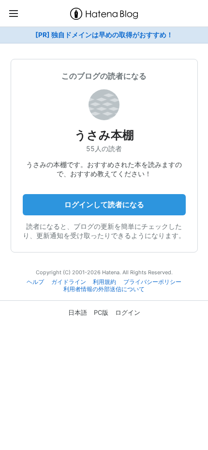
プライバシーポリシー (152, 282)
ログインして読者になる (104, 204)
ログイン (127, 312)
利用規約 (104, 282)
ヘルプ (35, 282)
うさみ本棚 (104, 135)
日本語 (77, 312)
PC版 (101, 312)
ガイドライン (68, 282)
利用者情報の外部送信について (104, 289)
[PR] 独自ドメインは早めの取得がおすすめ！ (104, 35)
